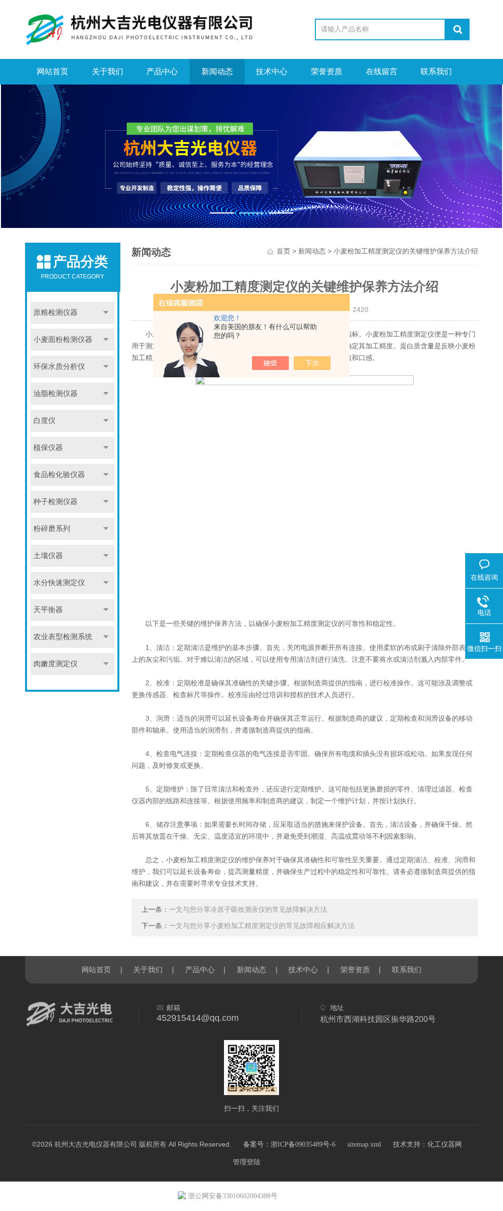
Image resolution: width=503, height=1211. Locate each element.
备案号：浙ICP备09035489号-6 (289, 1144)
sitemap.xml (364, 1144)
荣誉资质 (326, 71)
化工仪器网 (444, 1144)
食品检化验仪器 (59, 475)
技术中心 (271, 71)
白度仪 (44, 420)
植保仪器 (48, 447)
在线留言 (381, 71)
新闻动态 (217, 71)
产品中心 (162, 71)
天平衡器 (48, 610)
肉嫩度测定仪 (55, 664)
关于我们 (107, 71)
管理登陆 (246, 1162)
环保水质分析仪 (59, 366)
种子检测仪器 (55, 502)
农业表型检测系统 (62, 637)
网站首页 (52, 71)
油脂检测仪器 (55, 393)
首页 (283, 251)
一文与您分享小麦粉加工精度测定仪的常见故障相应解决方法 (262, 925)
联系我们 (436, 71)
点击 (105, 313)
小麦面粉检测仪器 (62, 339)
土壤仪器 (48, 556)
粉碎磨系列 (51, 529)
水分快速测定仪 (59, 583)
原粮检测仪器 (55, 312)
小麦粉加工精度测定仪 (303, 623)
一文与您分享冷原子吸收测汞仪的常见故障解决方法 (248, 909)
